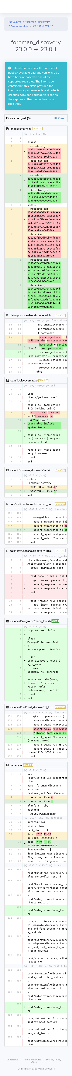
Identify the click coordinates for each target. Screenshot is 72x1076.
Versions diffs (20, 26)
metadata (16, 765)
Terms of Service (32, 1059)
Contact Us (12, 1059)
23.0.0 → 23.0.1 (43, 26)
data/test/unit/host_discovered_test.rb (33, 707)
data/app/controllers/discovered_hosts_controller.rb (40, 315)
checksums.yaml (21, 128)
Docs (34, 1062)
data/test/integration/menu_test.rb (31, 621)
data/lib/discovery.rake (24, 380)
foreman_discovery (37, 22)
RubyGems (14, 22)
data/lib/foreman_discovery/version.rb (33, 470)
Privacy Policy (53, 1059)
